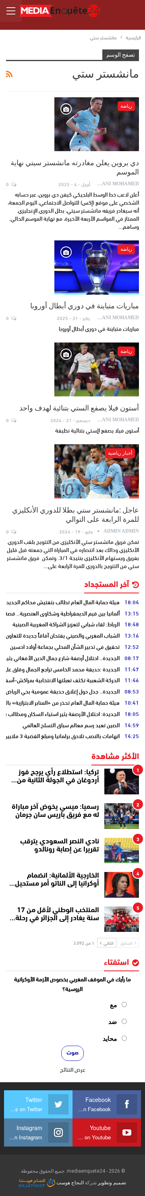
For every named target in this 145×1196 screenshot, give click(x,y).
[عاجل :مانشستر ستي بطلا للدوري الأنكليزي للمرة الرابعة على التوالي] (96, 471)
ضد (112, 1021)
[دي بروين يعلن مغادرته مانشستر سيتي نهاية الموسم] (96, 124)
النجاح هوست (69, 1183)
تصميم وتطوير (112, 1183)
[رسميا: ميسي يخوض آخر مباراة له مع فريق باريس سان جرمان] (121, 816)
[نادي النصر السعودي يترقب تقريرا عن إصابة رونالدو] (121, 851)
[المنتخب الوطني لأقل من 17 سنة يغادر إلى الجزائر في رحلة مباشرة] (121, 919)
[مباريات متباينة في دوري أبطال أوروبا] (96, 267)
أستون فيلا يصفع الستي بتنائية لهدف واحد (79, 408)
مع (113, 1004)
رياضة (126, 106)
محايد (110, 1038)
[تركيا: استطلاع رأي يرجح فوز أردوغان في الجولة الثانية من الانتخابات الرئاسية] (121, 781)
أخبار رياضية (120, 453)
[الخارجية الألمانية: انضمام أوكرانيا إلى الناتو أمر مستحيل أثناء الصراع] (121, 885)
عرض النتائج (72, 1069)
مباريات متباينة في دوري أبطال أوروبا (84, 306)
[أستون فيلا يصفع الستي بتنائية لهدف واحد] (96, 369)
